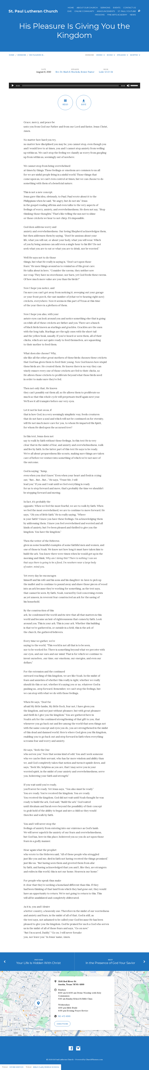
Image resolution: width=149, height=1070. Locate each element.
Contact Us (129, 8)
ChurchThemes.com (94, 1059)
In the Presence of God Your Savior (110, 963)
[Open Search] (139, 11)
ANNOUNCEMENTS (106, 11)
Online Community (84, 11)
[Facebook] (71, 1048)
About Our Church (87, 8)
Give (69, 11)
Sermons (105, 8)
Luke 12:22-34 (106, 72)
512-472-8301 (64, 1016)
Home (71, 8)
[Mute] (128, 85)
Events (116, 8)
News (133, 15)
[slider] (135, 85)
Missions (100, 15)
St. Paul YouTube (127, 11)
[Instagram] (78, 1048)
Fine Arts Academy (117, 15)
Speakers (121, 55)
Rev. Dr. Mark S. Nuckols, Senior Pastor (75, 72)
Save (83, 104)
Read (65, 104)
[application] (74, 85)
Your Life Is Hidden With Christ (38, 963)
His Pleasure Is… (37, 55)
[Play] (12, 85)
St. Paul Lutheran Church (33, 11)
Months (134, 55)
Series (99, 55)
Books (110, 55)
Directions (62, 1024)
